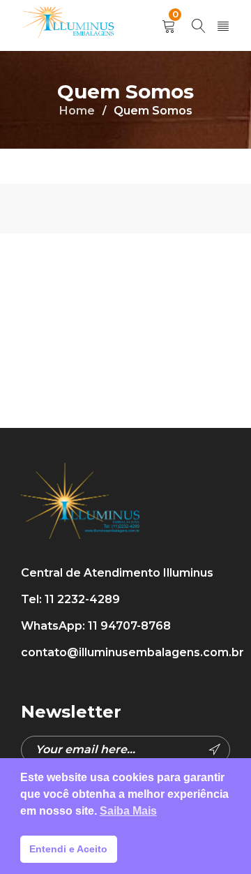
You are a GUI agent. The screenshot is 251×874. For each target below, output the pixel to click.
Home (77, 110)
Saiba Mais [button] (128, 811)
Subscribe (216, 750)
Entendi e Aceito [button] (68, 848)
